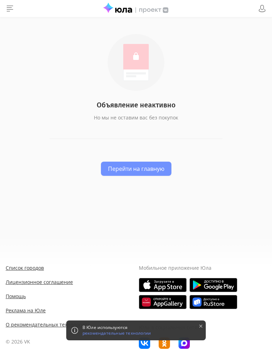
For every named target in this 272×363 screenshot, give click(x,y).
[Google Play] (213, 285)
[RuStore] (213, 302)
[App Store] (163, 285)
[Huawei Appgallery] (163, 302)
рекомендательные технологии (117, 333)
